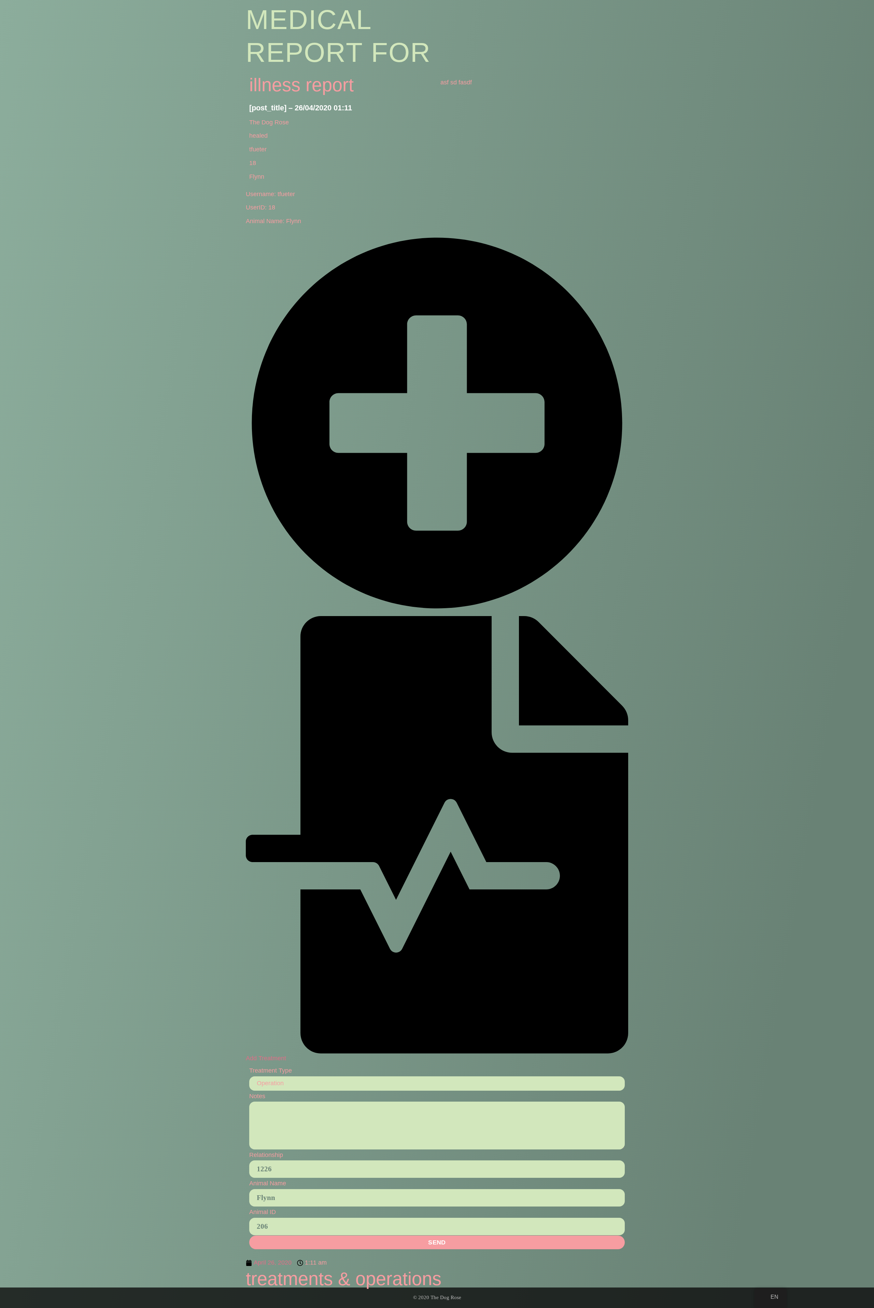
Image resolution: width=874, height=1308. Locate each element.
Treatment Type (270, 1070)
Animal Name (267, 1183)
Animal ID (262, 1212)
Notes (257, 1096)
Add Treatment (266, 1058)
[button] (437, 647)
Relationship (266, 1155)
